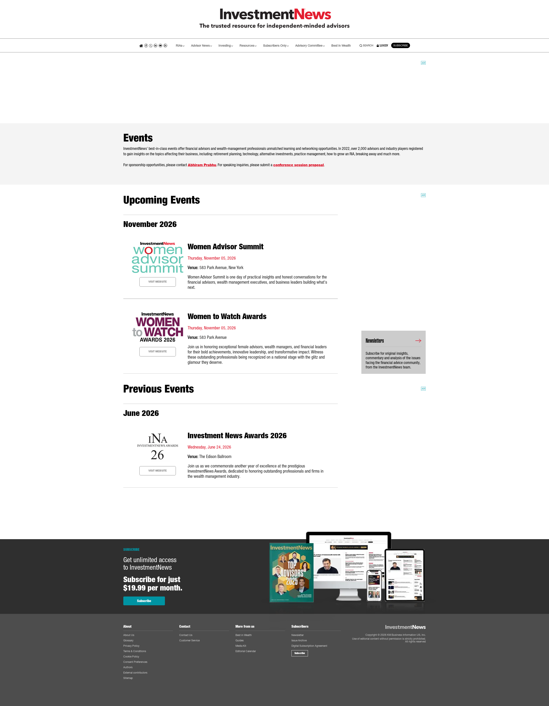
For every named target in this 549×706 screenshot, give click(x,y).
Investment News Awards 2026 (237, 435)
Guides (239, 640)
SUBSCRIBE (400, 45)
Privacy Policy (131, 645)
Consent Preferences (135, 661)
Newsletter (297, 635)
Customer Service (189, 640)
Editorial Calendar (245, 651)
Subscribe (144, 601)
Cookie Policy (131, 656)
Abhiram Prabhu (202, 165)
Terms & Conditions (134, 651)
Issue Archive (299, 640)
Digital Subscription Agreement (309, 645)
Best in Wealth (341, 45)
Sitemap (128, 678)
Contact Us (185, 635)
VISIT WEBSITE (157, 281)
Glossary (128, 640)
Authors (128, 667)
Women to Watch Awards (227, 316)
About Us (128, 635)
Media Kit (240, 645)
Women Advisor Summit (225, 246)
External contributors (135, 672)
